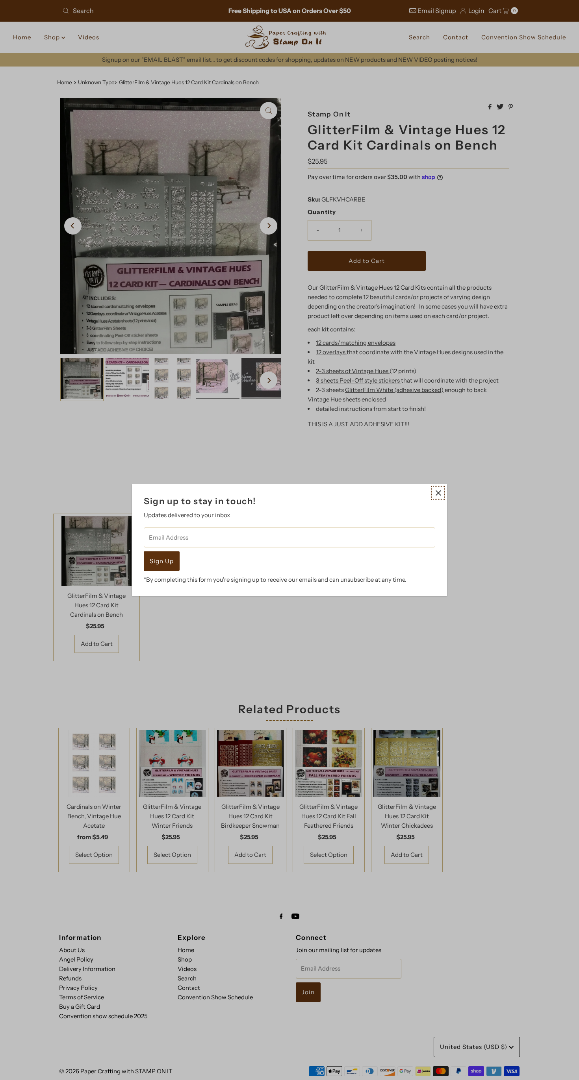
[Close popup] (438, 493)
